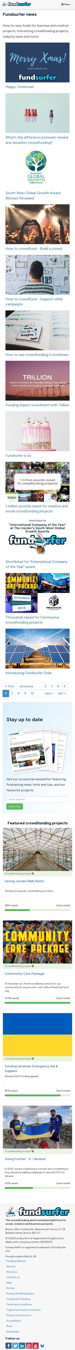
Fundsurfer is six (18, 455)
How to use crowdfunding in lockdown (37, 354)
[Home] (16, 4)
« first (9, 686)
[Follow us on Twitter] (15, 1346)
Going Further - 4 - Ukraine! (25, 1159)
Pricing (10, 1288)
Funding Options (16, 1261)
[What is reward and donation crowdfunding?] (33, 873)
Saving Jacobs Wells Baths (24, 881)
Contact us (13, 1277)
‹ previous (26, 686)
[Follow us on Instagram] (29, 1346)
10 (32, 693)
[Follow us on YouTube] (35, 1346)
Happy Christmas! (19, 87)
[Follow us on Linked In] (22, 1346)
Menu (67, 4)
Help (9, 1282)
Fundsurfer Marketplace (20, 1293)
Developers (12, 1331)
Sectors (11, 1266)
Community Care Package (24, 974)
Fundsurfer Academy (18, 1299)
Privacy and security (18, 1315)
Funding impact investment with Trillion (37, 405)
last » (62, 693)
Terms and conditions (19, 1304)
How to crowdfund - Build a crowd (33, 248)
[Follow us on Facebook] (8, 1346)
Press (9, 1326)
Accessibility (13, 1320)
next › (49, 693)
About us (11, 1271)
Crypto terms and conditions (23, 1309)
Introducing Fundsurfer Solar (28, 673)
